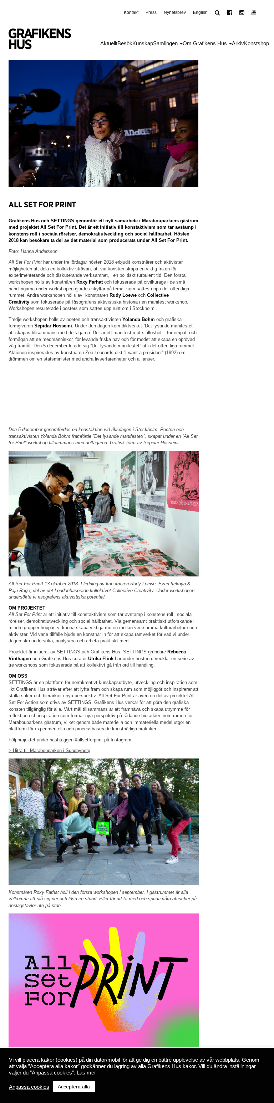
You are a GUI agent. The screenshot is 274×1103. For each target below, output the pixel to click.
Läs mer (86, 1073)
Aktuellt (108, 43)
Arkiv (238, 43)
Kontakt (131, 12)
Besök (124, 43)
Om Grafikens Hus (205, 43)
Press (151, 12)
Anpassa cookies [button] (29, 1087)
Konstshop (256, 43)
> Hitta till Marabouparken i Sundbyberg (49, 750)
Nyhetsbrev (175, 12)
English (200, 12)
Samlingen (166, 43)
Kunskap (142, 43)
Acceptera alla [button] (74, 1086)
